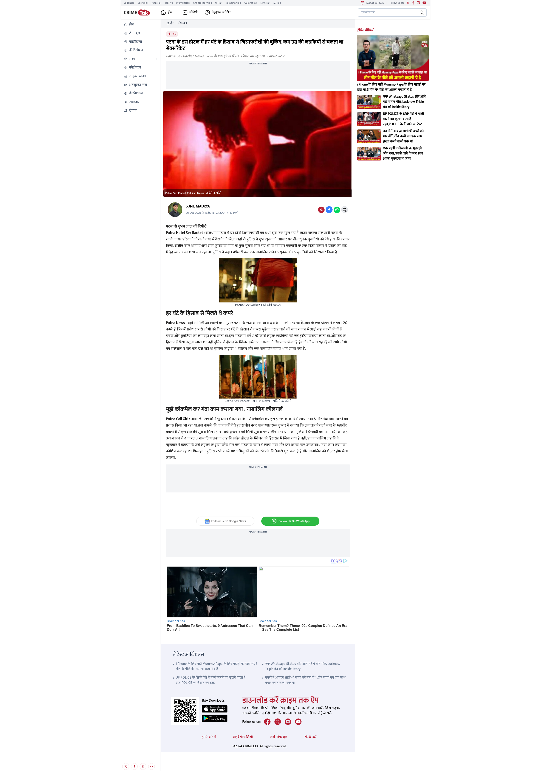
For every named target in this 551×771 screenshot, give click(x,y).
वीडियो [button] (193, 12)
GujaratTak (250, 3)
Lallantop (129, 3)
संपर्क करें (310, 737)
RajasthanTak (233, 3)
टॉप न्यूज (182, 23)
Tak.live (169, 3)
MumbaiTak (183, 3)
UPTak (218, 3)
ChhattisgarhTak (202, 3)
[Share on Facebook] (329, 209)
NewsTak (265, 3)
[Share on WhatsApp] (336, 209)
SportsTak (143, 3)
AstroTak (156, 3)
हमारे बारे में (209, 737)
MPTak (277, 3)
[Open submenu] (156, 59)
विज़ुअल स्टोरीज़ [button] (221, 12)
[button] (141, 24)
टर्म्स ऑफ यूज (278, 737)
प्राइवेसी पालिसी (243, 737)
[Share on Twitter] (344, 209)
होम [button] (170, 12)
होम (172, 23)
